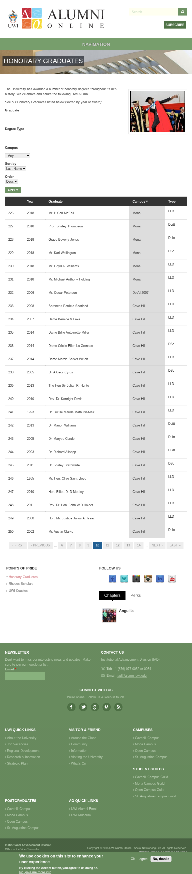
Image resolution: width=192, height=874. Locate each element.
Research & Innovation (23, 757)
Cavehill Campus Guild (151, 777)
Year (30, 201)
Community (79, 744)
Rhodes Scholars (21, 584)
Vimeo (106, 707)
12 (118, 545)
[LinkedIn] (160, 582)
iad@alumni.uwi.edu (132, 675)
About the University (21, 738)
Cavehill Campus (147, 738)
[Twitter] (124, 582)
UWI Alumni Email (84, 809)
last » (175, 545)
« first (18, 545)
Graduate (12, 110)
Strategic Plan (17, 763)
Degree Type (14, 129)
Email (10, 669)
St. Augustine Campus (151, 757)
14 (138, 545)
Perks (135, 595)
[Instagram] (148, 582)
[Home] (57, 19)
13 (128, 545)
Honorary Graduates (23, 577)
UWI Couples (18, 591)
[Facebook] (112, 582)
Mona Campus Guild (149, 783)
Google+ (95, 707)
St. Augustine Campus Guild (155, 796)
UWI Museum (81, 815)
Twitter (83, 707)
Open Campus (145, 751)
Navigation (96, 44)
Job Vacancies (17, 744)
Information (79, 751)
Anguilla (126, 611)
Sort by (10, 164)
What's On (78, 763)
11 (107, 545)
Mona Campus (145, 744)
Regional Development (23, 751)
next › (157, 545)
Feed (118, 707)
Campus (11, 148)
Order (9, 177)
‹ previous (40, 545)
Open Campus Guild (149, 790)
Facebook (71, 707)
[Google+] (136, 582)
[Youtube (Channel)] (172, 582)
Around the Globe (83, 738)
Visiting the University (87, 757)
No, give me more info (35, 872)
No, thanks (161, 859)
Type (172, 201)
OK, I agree (139, 859)
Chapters (112, 595)
